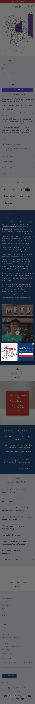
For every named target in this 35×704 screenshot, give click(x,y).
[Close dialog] (33, 344)
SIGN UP (26, 356)
